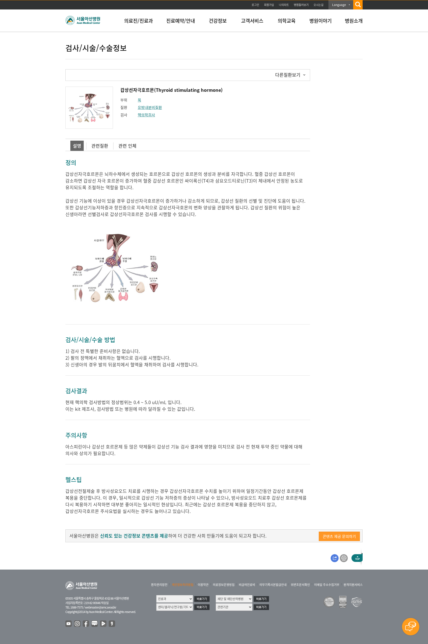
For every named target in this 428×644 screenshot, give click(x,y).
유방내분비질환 (150, 107)
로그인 (255, 5)
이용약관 (203, 584)
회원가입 (269, 5)
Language (339, 4)
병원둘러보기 (301, 5)
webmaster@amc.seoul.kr (100, 607)
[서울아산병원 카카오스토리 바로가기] (112, 623)
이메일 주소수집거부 (326, 584)
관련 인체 (127, 145)
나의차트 (284, 5)
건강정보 (218, 20)
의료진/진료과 (138, 20)
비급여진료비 (247, 584)
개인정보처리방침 (182, 584)
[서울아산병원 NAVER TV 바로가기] (103, 623)
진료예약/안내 (180, 20)
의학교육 (286, 20)
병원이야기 (320, 20)
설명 (77, 145)
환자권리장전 (159, 584)
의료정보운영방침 (224, 584)
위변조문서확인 (300, 584)
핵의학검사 (146, 115)
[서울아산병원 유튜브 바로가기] (68, 623)
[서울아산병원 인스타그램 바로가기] (77, 623)
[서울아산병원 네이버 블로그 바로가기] (94, 623)
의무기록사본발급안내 (273, 584)
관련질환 (99, 145)
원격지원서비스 (353, 584)
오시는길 (318, 5)
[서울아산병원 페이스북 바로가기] (86, 623)
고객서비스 (252, 20)
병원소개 (354, 20)
